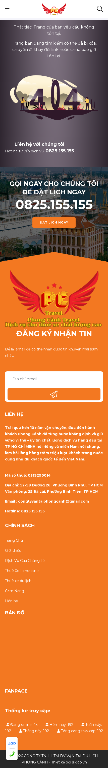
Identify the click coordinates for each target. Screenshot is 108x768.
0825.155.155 (59, 151)
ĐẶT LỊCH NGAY (54, 222)
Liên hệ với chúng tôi (40, 144)
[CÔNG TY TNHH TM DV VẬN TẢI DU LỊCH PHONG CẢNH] (54, 8)
